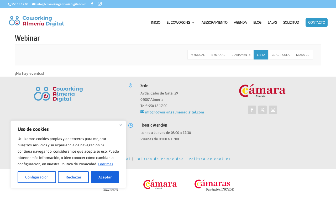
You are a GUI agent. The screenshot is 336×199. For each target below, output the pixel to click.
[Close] (120, 125)
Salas (272, 22)
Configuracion (37, 177)
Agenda (240, 22)
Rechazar (73, 177)
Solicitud (291, 22)
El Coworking (178, 22)
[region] (68, 154)
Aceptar (105, 177)
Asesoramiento (214, 22)
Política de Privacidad (159, 159)
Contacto (316, 22)
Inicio (155, 22)
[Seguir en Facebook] (252, 110)
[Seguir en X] (262, 110)
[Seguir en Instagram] (273, 110)
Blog (257, 22)
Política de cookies (210, 159)
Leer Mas (105, 164)
